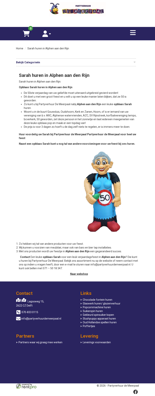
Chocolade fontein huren (97, 299)
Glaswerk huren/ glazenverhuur (101, 303)
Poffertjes (89, 326)
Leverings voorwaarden (97, 342)
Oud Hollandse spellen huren (100, 322)
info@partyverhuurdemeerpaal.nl (41, 318)
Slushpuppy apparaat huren (99, 318)
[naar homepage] (77, 9)
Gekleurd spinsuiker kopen (98, 314)
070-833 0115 (30, 312)
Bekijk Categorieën (28, 62)
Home (19, 48)
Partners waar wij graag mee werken (40, 342)
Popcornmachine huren (97, 307)
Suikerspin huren (93, 311)
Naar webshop (79, 273)
